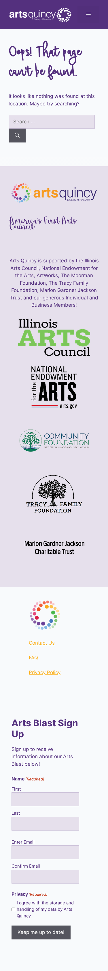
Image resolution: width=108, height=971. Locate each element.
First (16, 789)
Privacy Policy (44, 672)
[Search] (17, 135)
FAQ (33, 658)
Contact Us (42, 643)
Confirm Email (26, 866)
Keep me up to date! (41, 932)
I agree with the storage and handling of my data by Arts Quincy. (45, 909)
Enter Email (23, 842)
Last (16, 813)
